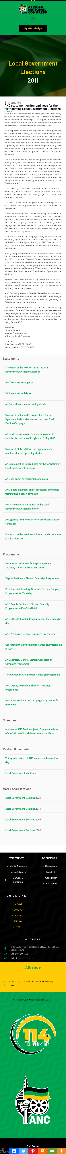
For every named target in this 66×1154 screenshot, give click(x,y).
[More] (61, 1151)
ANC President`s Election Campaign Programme (30, 633)
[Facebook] (14, 1151)
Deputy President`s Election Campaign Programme (32, 578)
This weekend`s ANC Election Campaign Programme (32, 674)
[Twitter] (23, 1151)
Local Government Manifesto (20, 773)
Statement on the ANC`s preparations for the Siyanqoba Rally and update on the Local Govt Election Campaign (29, 419)
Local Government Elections (20, 797)
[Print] (42, 1151)
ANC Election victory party (19, 382)
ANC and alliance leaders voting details (25, 404)
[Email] (51, 1151)
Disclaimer (33, 1146)
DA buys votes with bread (18, 393)
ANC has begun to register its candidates (26, 478)
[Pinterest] (33, 1151)
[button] (33, 19)
